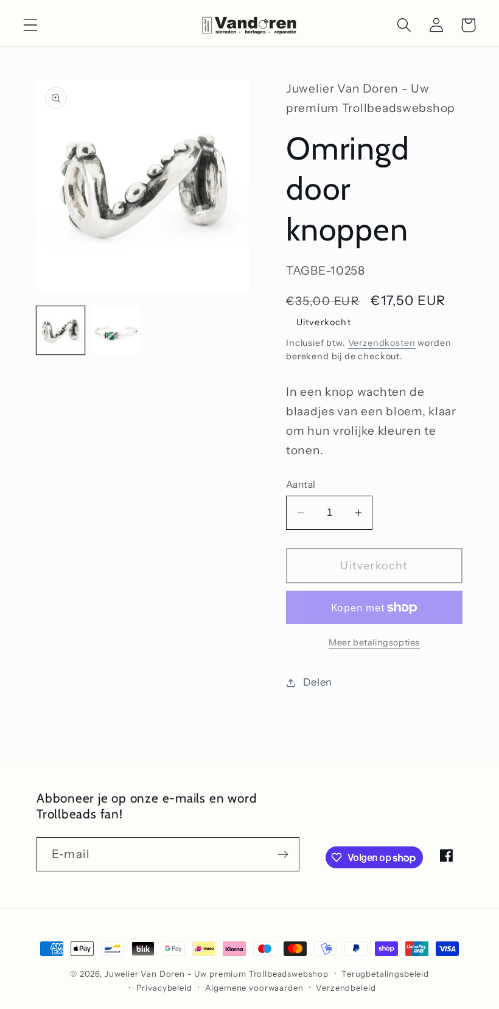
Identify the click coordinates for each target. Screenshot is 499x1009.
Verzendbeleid (345, 988)
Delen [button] (317, 682)
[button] (31, 25)
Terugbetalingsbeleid (385, 974)
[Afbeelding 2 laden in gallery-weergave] (116, 330)
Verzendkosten (382, 342)
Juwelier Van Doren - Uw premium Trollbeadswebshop (217, 974)
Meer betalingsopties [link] (374, 642)
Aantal (301, 484)
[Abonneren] (283, 854)
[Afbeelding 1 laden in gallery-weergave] (61, 330)
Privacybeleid (164, 988)
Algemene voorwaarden (254, 988)
